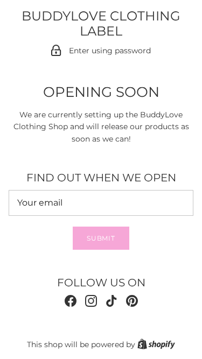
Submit (101, 238)
